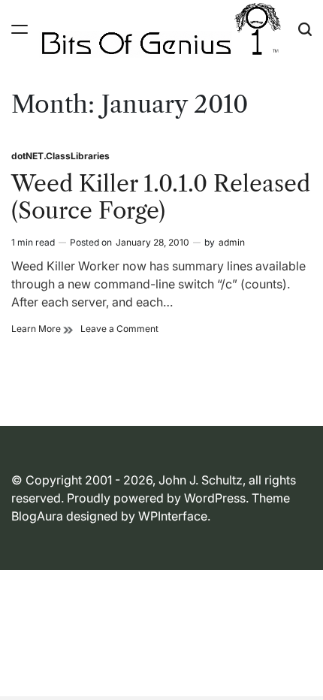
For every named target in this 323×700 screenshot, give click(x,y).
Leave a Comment (119, 329)
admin (232, 242)
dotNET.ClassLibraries (60, 155)
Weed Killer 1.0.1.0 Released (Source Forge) (160, 197)
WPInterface (172, 515)
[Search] (305, 29)
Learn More (42, 329)
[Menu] (19, 29)
